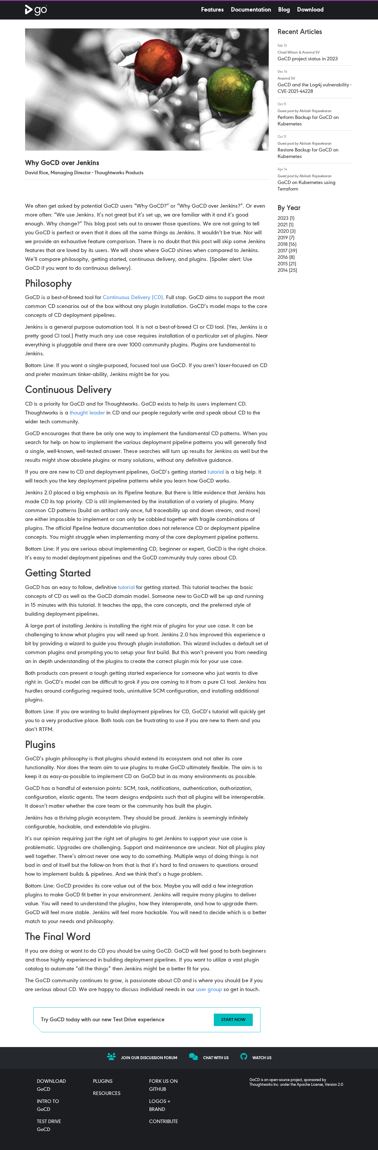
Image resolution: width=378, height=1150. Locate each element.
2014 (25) (287, 270)
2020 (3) (287, 231)
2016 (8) (286, 257)
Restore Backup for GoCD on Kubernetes (308, 153)
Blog (284, 10)
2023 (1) (286, 218)
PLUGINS (103, 1081)
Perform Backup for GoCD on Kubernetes (308, 121)
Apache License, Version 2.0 (320, 1085)
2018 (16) (287, 244)
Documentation (251, 10)
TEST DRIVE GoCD (49, 1126)
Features (212, 10)
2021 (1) (286, 225)
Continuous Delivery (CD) (133, 298)
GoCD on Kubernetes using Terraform (306, 186)
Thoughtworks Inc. (264, 1085)
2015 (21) (287, 264)
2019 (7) (286, 238)
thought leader (87, 413)
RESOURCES (106, 1093)
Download (310, 10)
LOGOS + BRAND (159, 1105)
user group (209, 990)
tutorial (216, 472)
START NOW (233, 1019)
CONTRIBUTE (163, 1122)
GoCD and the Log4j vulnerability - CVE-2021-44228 (315, 88)
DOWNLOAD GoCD (51, 1085)
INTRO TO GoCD (48, 1105)
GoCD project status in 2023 (308, 59)
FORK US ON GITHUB (163, 1085)
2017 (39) (287, 251)
